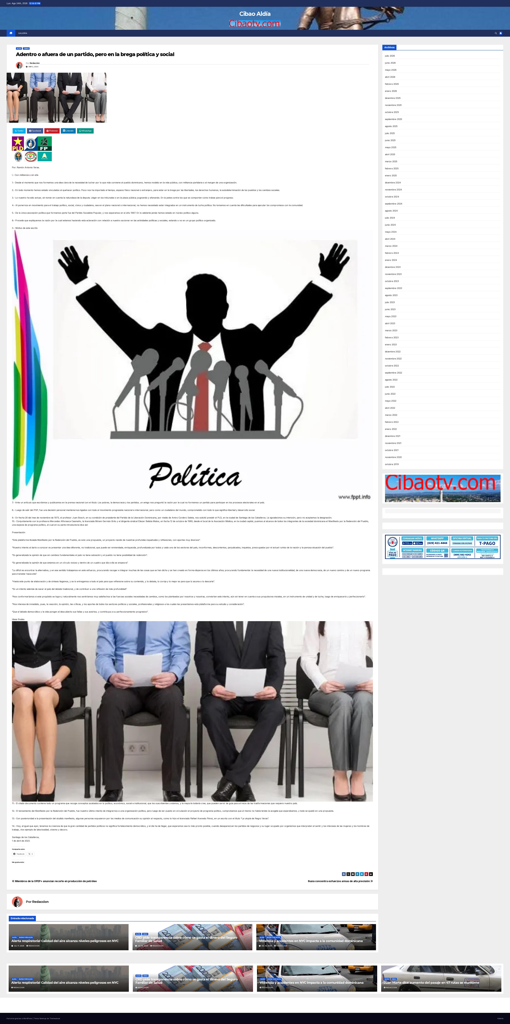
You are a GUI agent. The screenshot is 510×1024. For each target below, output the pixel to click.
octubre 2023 (392, 281)
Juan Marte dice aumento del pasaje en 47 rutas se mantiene (431, 983)
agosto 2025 (391, 126)
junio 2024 (390, 224)
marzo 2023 (391, 330)
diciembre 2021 (392, 436)
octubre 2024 (392, 196)
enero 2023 (391, 344)
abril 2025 (390, 154)
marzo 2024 (391, 246)
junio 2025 (390, 140)
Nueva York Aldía (26, 937)
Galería (22, 33)
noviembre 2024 (393, 189)
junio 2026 (390, 63)
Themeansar (55, 1018)
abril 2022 (390, 408)
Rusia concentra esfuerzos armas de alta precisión (339, 881)
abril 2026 (390, 77)
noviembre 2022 (393, 358)
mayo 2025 (390, 147)
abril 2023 (390, 323)
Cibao (145, 934)
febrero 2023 (392, 337)
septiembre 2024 (393, 203)
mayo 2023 (390, 316)
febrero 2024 (392, 253)
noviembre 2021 (393, 443)
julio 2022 (390, 386)
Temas (26, 48)
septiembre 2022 (393, 372)
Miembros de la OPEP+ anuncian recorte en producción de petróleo (55, 881)
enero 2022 (391, 429)
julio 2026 (390, 55)
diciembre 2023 (393, 267)
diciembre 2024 (393, 182)
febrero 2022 (392, 422)
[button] (496, 33)
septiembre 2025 (393, 119)
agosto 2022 (391, 379)
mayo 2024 (391, 232)
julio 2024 (390, 217)
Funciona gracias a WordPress (20, 1018)
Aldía (19, 48)
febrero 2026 (392, 84)
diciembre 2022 (393, 351)
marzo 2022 (391, 415)
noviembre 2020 (393, 457)
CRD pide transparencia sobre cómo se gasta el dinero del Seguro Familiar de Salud (186, 939)
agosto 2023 (391, 295)
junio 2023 (390, 309)
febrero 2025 (392, 168)
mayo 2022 (390, 401)
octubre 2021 (392, 450)
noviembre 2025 (393, 105)
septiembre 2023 (393, 288)
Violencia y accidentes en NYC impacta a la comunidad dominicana (311, 941)
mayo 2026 (391, 70)
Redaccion (35, 63)
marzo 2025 (391, 161)
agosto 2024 (391, 210)
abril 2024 (390, 239)
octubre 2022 (392, 365)
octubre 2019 (392, 464)
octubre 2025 (392, 112)
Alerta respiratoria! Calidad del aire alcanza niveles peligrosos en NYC (64, 941)
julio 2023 (390, 302)
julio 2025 (390, 133)
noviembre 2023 (393, 274)
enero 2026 (391, 91)
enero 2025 (391, 175)
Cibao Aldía (255, 13)
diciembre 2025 (393, 98)
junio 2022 (390, 393)
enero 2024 (391, 260)
